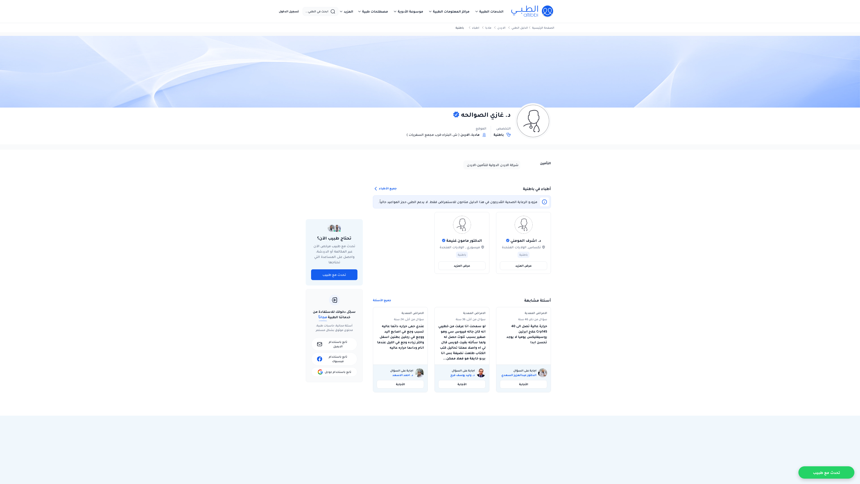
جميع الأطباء (387, 188)
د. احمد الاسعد (402, 375)
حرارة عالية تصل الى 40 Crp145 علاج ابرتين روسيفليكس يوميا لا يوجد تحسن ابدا (526, 334)
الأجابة (523, 384)
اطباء (475, 28)
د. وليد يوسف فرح (462, 375)
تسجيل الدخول (289, 11)
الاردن (501, 28)
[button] (489, 11)
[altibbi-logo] (532, 11)
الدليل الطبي (520, 28)
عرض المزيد (523, 265)
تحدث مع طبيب (334, 274)
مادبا (488, 28)
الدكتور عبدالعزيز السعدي (518, 375)
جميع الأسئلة (382, 300)
